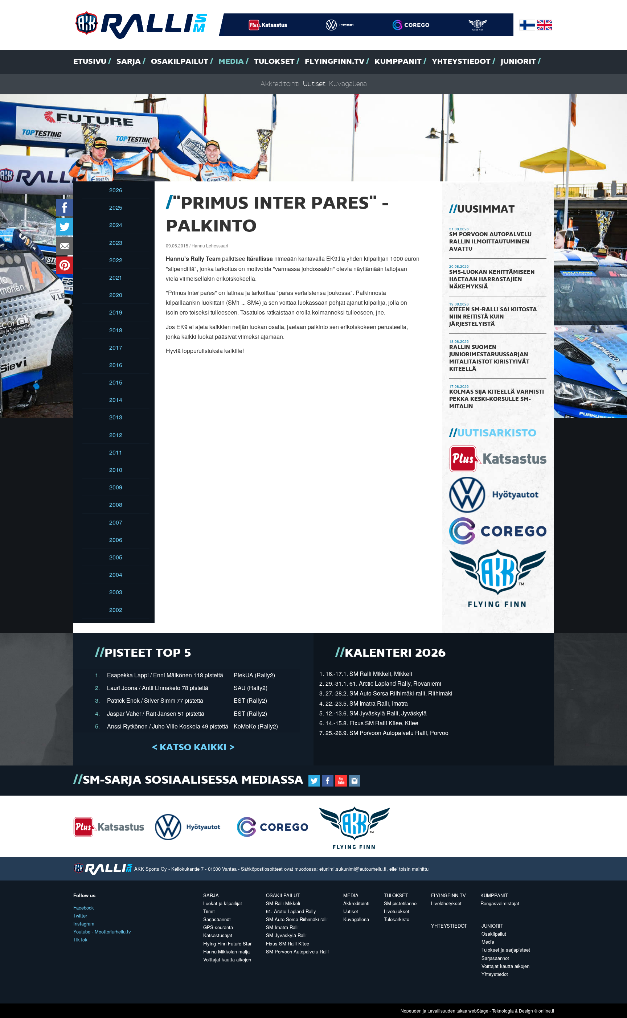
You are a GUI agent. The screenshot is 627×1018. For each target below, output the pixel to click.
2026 (115, 190)
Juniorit (518, 62)
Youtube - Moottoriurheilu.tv (102, 931)
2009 (115, 487)
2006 (115, 539)
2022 (115, 260)
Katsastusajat (217, 935)
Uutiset (314, 84)
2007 (115, 522)
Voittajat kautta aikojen (227, 959)
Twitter (80, 915)
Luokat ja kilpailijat (222, 903)
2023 (115, 242)
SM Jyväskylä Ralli (286, 935)
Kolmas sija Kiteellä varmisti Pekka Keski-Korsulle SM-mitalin (496, 399)
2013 (115, 417)
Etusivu (89, 62)
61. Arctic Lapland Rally (291, 911)
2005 (115, 557)
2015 (115, 382)
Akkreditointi (280, 84)
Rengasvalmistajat (499, 903)
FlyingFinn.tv (334, 62)
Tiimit (209, 911)
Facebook (83, 907)
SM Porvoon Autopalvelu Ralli (297, 951)
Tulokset (274, 62)
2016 (115, 365)
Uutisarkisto (496, 433)
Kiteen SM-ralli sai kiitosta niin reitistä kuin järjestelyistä (493, 317)
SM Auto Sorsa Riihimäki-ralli (297, 919)
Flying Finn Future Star (227, 943)
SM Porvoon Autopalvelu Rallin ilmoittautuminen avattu (490, 242)
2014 (115, 399)
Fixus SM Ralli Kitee (287, 943)
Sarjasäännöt (217, 919)
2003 (115, 592)
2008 (115, 504)
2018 (115, 330)
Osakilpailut (179, 62)
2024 (115, 225)
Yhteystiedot (461, 62)
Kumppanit (398, 62)
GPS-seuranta (218, 927)
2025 (115, 207)
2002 (115, 610)
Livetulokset (396, 911)
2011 (115, 452)
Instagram (83, 923)
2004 (115, 574)
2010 (115, 469)
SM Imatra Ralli (282, 927)
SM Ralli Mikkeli (283, 903)
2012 (115, 435)
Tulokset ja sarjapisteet (505, 949)
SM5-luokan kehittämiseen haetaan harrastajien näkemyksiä (492, 280)
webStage (478, 1010)
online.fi (546, 1010)
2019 (115, 312)
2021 (115, 277)
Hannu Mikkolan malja (226, 951)
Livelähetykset (446, 903)
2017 (115, 347)
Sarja (128, 62)
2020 (115, 295)
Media (231, 62)
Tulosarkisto (396, 919)
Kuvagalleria (348, 84)
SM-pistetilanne (400, 903)
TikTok (80, 939)
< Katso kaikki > (193, 747)
